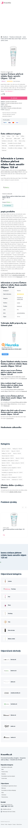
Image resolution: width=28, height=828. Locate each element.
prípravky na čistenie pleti (19, 275)
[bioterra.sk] (7, 670)
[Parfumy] (7, 589)
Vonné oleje (4, 145)
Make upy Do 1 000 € (7, 475)
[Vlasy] (5, 605)
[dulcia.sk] (7, 681)
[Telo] (5, 622)
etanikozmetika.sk (15, 693)
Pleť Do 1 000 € (5, 451)
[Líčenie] (5, 581)
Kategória (10, 824)
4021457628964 (7, 106)
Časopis (14, 824)
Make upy (4, 148)
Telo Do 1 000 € (17, 453)
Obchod (2, 824)
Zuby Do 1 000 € (20, 458)
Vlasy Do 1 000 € (15, 451)
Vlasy (17, 136)
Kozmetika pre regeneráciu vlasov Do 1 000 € (12, 472)
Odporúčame (19, 824)
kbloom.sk (13, 715)
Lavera (6, 104)
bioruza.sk (13, 659)
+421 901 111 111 (7, 806)
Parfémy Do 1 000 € (6, 453)
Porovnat (5, 354)
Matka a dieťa (17, 138)
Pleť (13, 136)
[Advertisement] (14, 20)
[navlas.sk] (7, 737)
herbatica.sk (14, 704)
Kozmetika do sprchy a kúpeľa (14, 143)
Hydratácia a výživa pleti (7, 141)
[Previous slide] (22, 507)
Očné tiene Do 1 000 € (17, 479)
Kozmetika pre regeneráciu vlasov (16, 145)
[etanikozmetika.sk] (7, 693)
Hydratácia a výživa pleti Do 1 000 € (10, 460)
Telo (3, 138)
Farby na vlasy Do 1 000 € (18, 463)
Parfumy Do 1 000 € (17, 448)
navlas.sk (13, 737)
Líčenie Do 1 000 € (6, 448)
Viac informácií (9, 91)
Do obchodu (14, 98)
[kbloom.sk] (7, 715)
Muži (16, 141)
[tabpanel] (13, 55)
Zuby (23, 138)
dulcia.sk (13, 681)
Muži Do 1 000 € (6, 463)
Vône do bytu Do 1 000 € (7, 456)
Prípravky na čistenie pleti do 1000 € (14, 103)
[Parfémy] (5, 613)
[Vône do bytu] (5, 630)
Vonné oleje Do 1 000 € (7, 470)
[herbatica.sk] (7, 704)
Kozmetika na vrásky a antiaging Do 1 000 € (11, 477)
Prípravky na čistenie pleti (7, 72)
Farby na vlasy (22, 141)
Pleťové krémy (4, 797)
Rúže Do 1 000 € (6, 479)
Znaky (6, 824)
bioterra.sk (7, 109)
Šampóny (4, 143)
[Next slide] (25, 507)
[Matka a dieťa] (5, 638)
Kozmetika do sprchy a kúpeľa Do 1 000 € (11, 467)
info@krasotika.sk (7, 809)
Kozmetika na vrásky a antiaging (15, 148)
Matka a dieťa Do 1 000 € (8, 458)
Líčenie (3, 136)
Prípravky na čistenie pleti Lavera (14, 108)
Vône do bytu (9, 138)
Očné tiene (4, 150)
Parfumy (8, 136)
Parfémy (22, 136)
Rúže (25, 148)
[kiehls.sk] (7, 726)
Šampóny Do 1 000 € (7, 465)
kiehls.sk (13, 726)
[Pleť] (5, 596)
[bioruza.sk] (7, 659)
